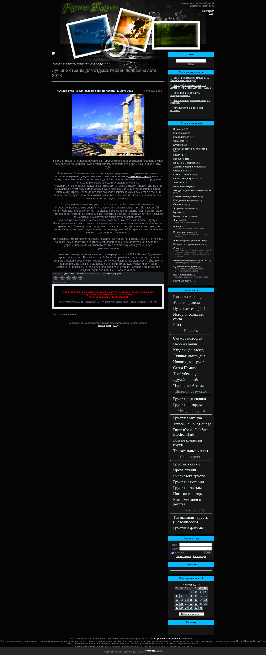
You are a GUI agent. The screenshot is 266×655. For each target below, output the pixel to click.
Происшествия (181, 137)
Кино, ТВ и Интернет (184, 162)
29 (191, 608)
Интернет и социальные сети (188, 244)
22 (191, 604)
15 (191, 600)
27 (181, 608)
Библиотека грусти (189, 476)
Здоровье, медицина (184, 208)
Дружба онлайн (186, 379)
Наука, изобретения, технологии (190, 149)
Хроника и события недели (187, 166)
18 (205, 600)
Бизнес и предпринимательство (190, 260)
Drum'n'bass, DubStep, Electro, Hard (191, 432)
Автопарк (178, 226)
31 (201, 608)
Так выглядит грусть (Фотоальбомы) (190, 519)
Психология (179, 133)
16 (196, 600)
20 (181, 604)
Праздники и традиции (185, 200)
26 (177, 608)
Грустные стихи (186, 464)
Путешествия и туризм (73, 274)
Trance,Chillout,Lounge (192, 424)
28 (186, 608)
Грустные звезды (187, 487)
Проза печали (184, 470)
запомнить (180, 552)
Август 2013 (191, 584)
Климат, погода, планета (186, 196)
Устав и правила (186, 302)
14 (186, 600)
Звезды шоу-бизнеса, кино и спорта (192, 190)
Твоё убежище (185, 373)
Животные (178, 182)
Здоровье (178, 129)
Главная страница (187, 296)
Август (101, 63)
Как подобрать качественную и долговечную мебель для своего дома (190, 86)
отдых (109, 274)
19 (177, 604)
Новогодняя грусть (189, 362)
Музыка (177, 212)
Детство (177, 220)
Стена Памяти (185, 368)
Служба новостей (187, 338)
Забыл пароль (183, 556)
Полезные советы (182, 280)
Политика (178, 155)
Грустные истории (188, 482)
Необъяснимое (181, 159)
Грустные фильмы (188, 528)
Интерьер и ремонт (183, 232)
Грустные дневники (189, 399)
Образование (180, 170)
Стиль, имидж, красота (185, 178)
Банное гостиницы (139, 176)
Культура (178, 145)
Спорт (176, 248)
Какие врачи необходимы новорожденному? (185, 94)
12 (177, 600)
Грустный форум (187, 404)
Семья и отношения (184, 174)
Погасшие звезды (188, 493)
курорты (117, 274)
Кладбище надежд (188, 350)
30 (196, 608)
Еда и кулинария (182, 274)
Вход (211, 13)
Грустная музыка (187, 418)
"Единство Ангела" (189, 385)
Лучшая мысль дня (189, 356)
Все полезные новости (75, 63)
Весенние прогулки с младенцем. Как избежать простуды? (189, 79)
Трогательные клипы (190, 451)
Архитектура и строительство (189, 240)
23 (196, 604)
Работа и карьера (182, 186)
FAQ (177, 325)
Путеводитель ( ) (189, 308)
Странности (179, 204)
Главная (56, 63)
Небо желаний (185, 344)
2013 (92, 63)
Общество (178, 141)
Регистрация (207, 11)
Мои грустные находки (185, 216)
